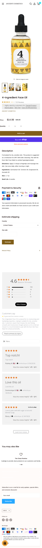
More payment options (21, 144)
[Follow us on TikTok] (10, 520)
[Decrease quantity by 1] (9, 126)
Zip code (5, 230)
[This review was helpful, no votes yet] (31, 367)
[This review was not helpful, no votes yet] (34, 367)
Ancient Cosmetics (9, 111)
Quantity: (3, 126)
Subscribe (8, 501)
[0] (38, 4)
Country (4, 221)
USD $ (5, 510)
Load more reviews (21, 432)
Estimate (8, 242)
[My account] (34, 4)
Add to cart (21, 133)
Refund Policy (6, 250)
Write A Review (21, 304)
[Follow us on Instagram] (7, 520)
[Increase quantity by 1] (21, 126)
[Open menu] (3, 4)
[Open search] (31, 4)
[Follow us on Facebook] (3, 520)
